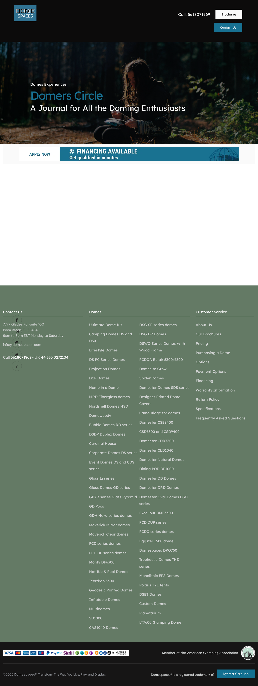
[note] (17, 366)
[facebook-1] (17, 320)
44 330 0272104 (55, 357)
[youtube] (17, 354)
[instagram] (17, 332)
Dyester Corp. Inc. (236, 674)
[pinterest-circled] (17, 343)
